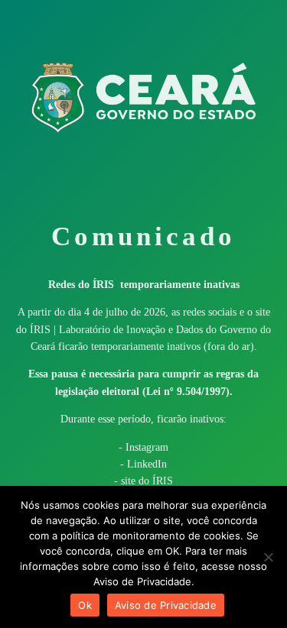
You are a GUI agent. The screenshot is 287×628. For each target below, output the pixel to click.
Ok (85, 605)
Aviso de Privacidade (166, 605)
